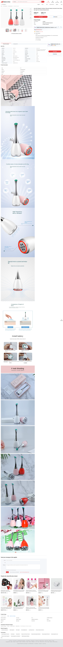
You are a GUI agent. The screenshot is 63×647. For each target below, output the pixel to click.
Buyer (42, 4)
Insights (53, 640)
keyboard (2, 620)
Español (14, 641)
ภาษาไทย (45, 641)
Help (46, 4)
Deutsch (30, 641)
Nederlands (33, 641)
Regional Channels (41, 640)
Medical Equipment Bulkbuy (25, 636)
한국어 (38, 641)
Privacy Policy (44, 643)
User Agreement (36, 643)
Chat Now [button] (55, 16)
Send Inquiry (41, 16)
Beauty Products (3, 619)
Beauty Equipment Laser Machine (15, 636)
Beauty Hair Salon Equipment (5, 636)
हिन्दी (43, 641)
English (11, 641)
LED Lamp (17, 617)
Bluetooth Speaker (3, 617)
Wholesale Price (33, 640)
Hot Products (10, 640)
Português (17, 641)
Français (20, 641)
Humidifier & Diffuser (49, 617)
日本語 (41, 641)
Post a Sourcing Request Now (24, 572)
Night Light (17, 620)
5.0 (51, 45)
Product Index (46, 640)
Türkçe (48, 641)
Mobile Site (50, 640)
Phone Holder (48, 620)
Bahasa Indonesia (55, 641)
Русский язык (23, 641)
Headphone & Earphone (35, 619)
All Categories (4, 4)
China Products (15, 640)
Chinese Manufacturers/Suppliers (21, 640)
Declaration (40, 643)
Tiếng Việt (51, 641)
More (1, 637)
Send (7, 572)
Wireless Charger (18, 619)
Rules (61, 4)
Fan (32, 617)
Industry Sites (37, 640)
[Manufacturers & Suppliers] (5, 2)
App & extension (52, 4)
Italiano (27, 641)
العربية (36, 641)
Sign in (61, 2)
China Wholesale (28, 640)
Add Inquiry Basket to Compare (17, 33)
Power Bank (33, 620)
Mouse (48, 619)
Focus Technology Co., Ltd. (26, 643)
